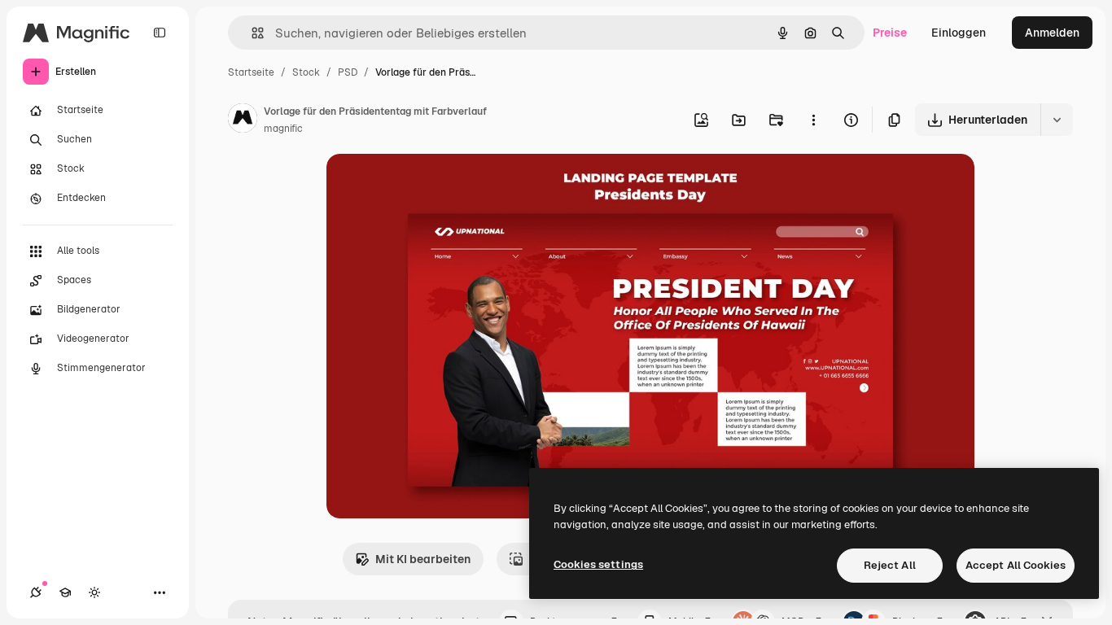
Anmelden (1052, 32)
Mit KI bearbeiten (423, 559)
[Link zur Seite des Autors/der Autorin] (242, 120)
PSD (347, 72)
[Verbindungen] (36, 592)
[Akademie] (65, 592)
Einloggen (958, 32)
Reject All (890, 565)
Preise (890, 32)
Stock (306, 72)
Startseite (251, 72)
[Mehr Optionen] (813, 119)
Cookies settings (598, 564)
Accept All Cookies (1015, 565)
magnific (283, 128)
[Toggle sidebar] (160, 33)
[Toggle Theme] (94, 592)
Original (430, 185)
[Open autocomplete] (251, 33)
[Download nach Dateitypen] (1056, 119)
